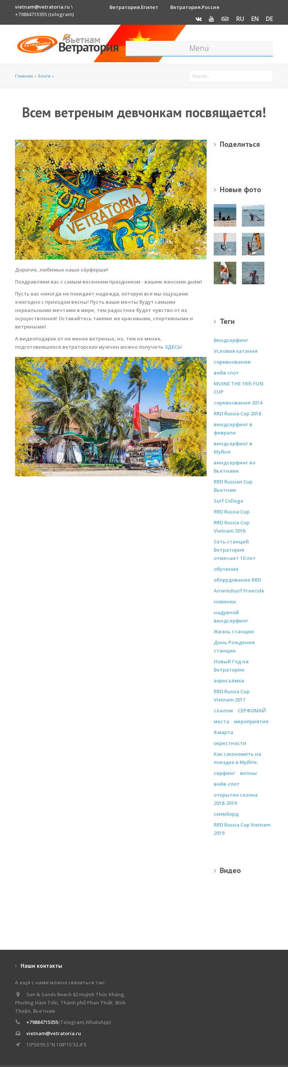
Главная (24, 76)
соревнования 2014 (238, 402)
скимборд (226, 813)
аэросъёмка (229, 680)
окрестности (230, 743)
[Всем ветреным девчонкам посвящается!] (111, 416)
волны (248, 773)
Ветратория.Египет (134, 7)
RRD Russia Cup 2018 (237, 413)
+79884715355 (42, 1022)
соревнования (232, 361)
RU (240, 19)
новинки (225, 601)
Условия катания (236, 351)
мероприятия (251, 721)
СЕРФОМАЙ (252, 710)
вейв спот (226, 372)
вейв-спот (227, 783)
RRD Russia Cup (231, 511)
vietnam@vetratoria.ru (42, 6)
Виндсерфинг (231, 340)
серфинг (224, 773)
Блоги (44, 76)
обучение (226, 569)
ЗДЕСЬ (172, 346)
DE (269, 19)
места (221, 721)
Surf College (228, 500)
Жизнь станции (234, 631)
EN (255, 19)
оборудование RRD (237, 579)
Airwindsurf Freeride (239, 590)
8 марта (223, 732)
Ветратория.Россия (194, 7)
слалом (223, 710)
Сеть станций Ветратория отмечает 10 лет (235, 549)
